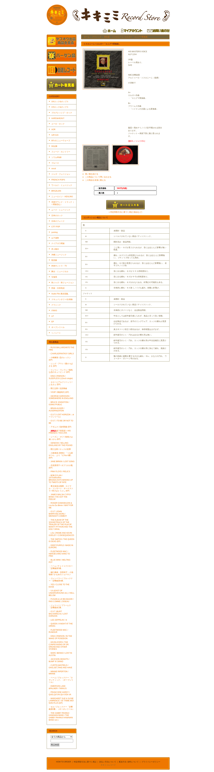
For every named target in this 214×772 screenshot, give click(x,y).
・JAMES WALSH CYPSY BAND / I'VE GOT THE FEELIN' (60, 496)
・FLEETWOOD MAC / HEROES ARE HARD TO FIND (59, 553)
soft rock (54, 135)
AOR (53, 129)
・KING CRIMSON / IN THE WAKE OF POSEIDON (60, 637)
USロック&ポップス (59, 107)
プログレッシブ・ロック (61, 113)
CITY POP (55, 227)
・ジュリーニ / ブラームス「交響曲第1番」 (60, 606)
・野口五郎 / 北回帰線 (58, 388)
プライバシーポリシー (150, 762)
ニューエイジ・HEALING (62, 196)
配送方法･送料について (129, 762)
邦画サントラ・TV (59, 266)
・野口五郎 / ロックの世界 (60, 449)
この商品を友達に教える (95, 180)
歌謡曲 (54, 260)
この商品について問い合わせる (98, 177)
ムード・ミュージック (60, 210)
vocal (53, 168)
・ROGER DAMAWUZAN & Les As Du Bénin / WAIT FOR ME (61, 505)
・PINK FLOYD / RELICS (59, 471)
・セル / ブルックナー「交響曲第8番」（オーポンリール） (61, 708)
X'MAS (54, 310)
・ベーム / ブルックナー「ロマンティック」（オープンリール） (61, 680)
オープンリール (58, 327)
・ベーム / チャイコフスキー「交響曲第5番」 (61, 567)
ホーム (87, 37)
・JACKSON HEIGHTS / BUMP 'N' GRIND (59, 660)
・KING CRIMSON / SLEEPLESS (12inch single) (61, 377)
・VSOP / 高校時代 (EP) (59, 392)
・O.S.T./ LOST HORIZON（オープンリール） (61, 416)
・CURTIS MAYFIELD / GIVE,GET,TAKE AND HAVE (60, 666)
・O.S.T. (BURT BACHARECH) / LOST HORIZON (58, 613)
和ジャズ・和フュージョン (62, 283)
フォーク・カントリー (60, 152)
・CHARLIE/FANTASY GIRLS (61, 354)
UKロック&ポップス (59, 101)
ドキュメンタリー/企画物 (62, 299)
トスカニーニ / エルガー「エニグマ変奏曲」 (130, 37)
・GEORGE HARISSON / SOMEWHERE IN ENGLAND (61, 397)
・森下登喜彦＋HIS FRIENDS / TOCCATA (60, 432)
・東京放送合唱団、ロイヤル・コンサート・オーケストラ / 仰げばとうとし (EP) (61, 488)
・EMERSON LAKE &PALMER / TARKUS (58, 687)
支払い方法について (107, 762)
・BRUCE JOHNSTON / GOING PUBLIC (59, 403)
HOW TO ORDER (63, 762)
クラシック (56, 305)
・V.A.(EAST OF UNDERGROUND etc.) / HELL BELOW (61, 593)
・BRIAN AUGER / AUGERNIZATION (56, 409)
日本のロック (57, 215)
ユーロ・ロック (58, 124)
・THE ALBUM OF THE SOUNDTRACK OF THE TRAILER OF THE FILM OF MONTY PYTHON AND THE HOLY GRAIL (60, 524)
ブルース (55, 163)
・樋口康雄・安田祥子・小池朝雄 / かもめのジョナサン (61, 573)
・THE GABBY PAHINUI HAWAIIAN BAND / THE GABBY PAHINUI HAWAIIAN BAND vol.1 (61, 716)
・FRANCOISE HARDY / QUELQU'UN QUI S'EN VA (60, 693)
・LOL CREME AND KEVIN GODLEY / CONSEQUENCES (61, 534)
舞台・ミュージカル (59, 271)
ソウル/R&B (56, 157)
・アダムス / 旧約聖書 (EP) (60, 427)
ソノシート (56, 333)
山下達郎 (55, 238)
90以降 (54, 146)
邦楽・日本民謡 (58, 288)
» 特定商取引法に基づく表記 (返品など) (125, 212)
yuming (54, 232)
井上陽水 (55, 249)
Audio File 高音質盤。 (60, 294)
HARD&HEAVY (57, 118)
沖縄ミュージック (58, 255)
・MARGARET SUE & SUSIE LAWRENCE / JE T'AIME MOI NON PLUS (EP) (61, 700)
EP (52, 322)
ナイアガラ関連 (58, 243)
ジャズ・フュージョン (60, 174)
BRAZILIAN (56, 191)
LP (52, 316)
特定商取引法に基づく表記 (85, 762)
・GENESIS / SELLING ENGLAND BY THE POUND (61, 444)
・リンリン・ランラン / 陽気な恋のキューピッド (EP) (61, 371)
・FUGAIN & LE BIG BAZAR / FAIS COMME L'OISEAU (61, 600)
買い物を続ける (91, 174)
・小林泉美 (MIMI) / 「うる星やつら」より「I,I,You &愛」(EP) (61, 455)
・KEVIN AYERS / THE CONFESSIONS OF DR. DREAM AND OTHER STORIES (59, 645)
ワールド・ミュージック (61, 185)
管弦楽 (107, 37)
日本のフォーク (58, 221)
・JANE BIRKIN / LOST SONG (61, 461)
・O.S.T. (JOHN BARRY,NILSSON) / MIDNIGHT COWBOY (58, 513)
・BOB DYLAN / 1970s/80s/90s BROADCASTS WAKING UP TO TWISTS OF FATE (61, 478)
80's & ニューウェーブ (60, 141)
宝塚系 (54, 277)
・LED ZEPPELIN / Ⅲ (58, 620)
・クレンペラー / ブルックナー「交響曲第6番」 (61, 579)
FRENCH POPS (58, 180)
